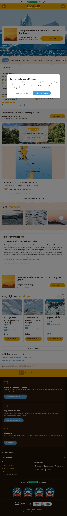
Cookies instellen (22, 93)
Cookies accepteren (41, 93)
